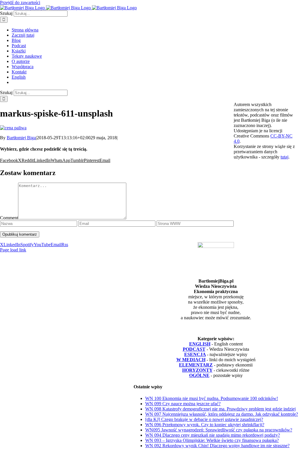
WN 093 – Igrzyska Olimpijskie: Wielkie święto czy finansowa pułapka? (212, 440)
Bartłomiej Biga (21, 137)
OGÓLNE (199, 375)
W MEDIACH (190, 359)
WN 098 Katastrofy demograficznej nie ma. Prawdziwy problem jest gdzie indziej (220, 408)
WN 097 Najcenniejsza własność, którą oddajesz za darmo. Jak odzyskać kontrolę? (221, 414)
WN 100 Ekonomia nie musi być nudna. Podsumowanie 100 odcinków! (211, 398)
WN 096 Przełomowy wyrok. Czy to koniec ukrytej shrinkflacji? (204, 424)
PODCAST (194, 349)
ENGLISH (199, 343)
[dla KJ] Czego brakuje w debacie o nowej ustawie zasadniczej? (204, 419)
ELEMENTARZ (196, 364)
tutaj (284, 156)
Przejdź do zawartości (20, 2)
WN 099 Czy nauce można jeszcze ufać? (183, 403)
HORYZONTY (197, 370)
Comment (9, 217)
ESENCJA (195, 354)
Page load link (13, 249)
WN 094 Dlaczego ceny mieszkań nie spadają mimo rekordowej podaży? (212, 435)
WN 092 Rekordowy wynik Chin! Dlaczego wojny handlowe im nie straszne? (217, 445)
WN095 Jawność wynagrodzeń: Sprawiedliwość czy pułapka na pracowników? (218, 429)
